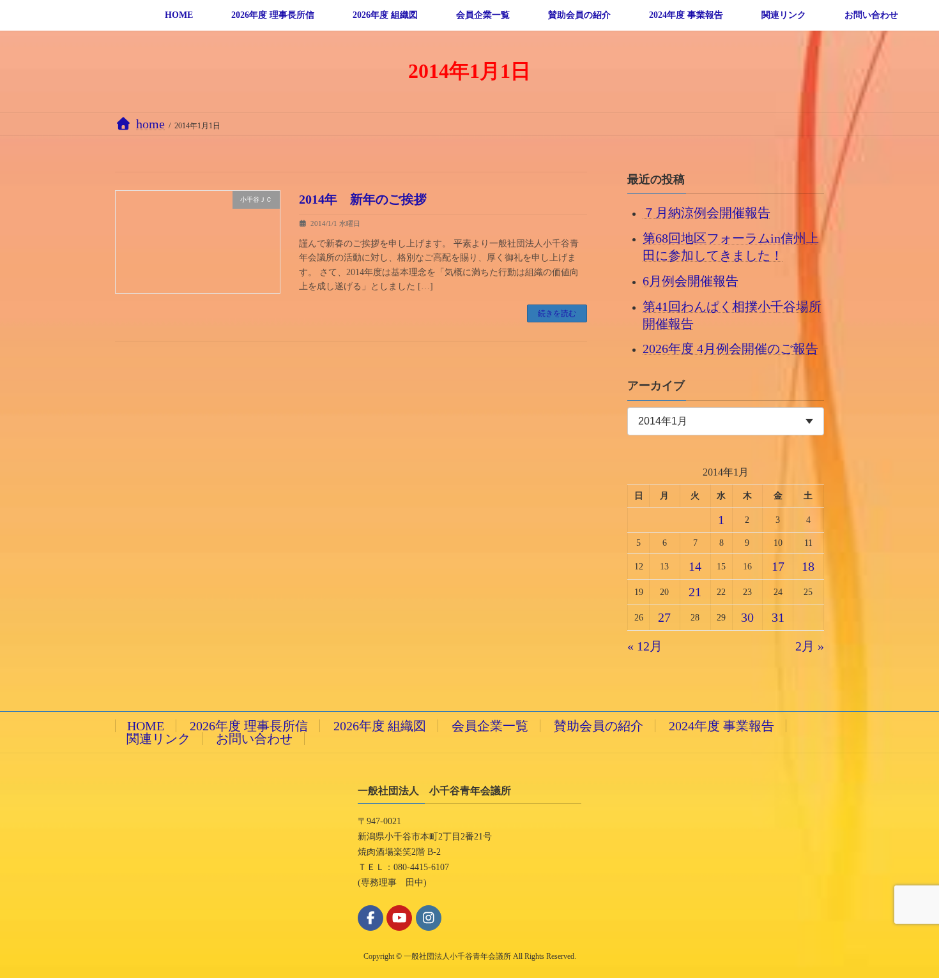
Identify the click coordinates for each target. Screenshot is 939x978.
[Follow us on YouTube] (399, 918)
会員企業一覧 (490, 726)
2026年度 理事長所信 (249, 726)
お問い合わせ (254, 739)
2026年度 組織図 (379, 726)
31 (778, 617)
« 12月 (644, 646)
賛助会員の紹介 (598, 726)
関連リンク (158, 739)
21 (695, 592)
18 (808, 566)
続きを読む (557, 313)
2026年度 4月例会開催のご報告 (730, 349)
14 (695, 566)
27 (665, 617)
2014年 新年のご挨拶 (363, 199)
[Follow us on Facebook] (370, 918)
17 (778, 566)
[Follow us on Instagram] (428, 918)
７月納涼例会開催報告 (706, 213)
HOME (145, 726)
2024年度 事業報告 (721, 726)
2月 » (809, 646)
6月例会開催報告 (690, 280)
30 (747, 617)
